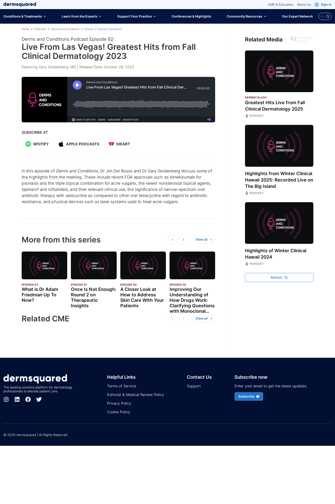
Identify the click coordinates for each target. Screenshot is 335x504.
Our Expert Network (297, 16)
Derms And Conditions (65, 29)
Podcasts (40, 29)
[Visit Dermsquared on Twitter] (39, 399)
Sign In (326, 4)
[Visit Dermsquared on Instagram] (6, 399)
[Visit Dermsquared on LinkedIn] (17, 399)
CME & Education (281, 4)
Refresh (276, 277)
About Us (304, 4)
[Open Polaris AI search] (325, 16)
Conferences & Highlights (191, 16)
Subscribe (246, 396)
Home (25, 29)
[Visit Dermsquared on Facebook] (28, 399)
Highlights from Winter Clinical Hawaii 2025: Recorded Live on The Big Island (279, 180)
